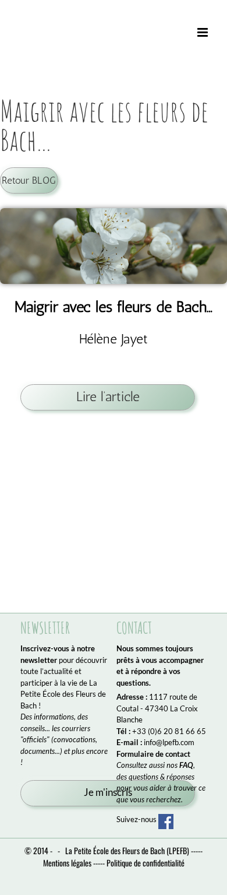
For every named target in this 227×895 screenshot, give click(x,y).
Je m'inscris (108, 792)
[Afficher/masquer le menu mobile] (203, 32)
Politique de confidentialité (146, 863)
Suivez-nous (137, 819)
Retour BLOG (29, 180)
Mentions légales (67, 863)
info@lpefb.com (169, 742)
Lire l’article (108, 397)
